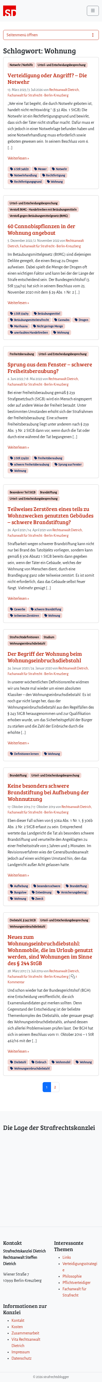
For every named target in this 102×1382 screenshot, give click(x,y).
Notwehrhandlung (25, 175)
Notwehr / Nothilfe (21, 64)
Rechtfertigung (55, 175)
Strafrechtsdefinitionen (24, 637)
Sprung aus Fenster (70, 464)
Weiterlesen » (18, 158)
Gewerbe (19, 609)
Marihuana (21, 326)
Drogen (83, 319)
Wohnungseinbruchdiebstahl (27, 643)
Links (67, 1257)
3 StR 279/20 (21, 458)
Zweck (39, 898)
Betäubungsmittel (48, 313)
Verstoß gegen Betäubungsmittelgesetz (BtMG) (39, 215)
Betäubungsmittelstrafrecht (31, 319)
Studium (49, 637)
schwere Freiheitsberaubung (31, 464)
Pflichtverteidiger (76, 1283)
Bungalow (20, 892)
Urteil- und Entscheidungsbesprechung (62, 64)
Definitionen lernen (26, 753)
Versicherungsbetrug (73, 892)
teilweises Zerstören (26, 615)
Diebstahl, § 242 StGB (23, 920)
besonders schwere (48, 886)
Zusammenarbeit (25, 1333)
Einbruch (40, 1062)
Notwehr (61, 169)
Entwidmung (43, 892)
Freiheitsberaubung (22, 354)
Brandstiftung (48, 492)
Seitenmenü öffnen (22, 35)
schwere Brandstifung (47, 609)
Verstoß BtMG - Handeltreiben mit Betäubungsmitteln (43, 209)
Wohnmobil (62, 1062)
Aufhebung (21, 886)
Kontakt (18, 1320)
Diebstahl (20, 1062)
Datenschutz (22, 1358)
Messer (42, 169)
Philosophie (72, 1276)
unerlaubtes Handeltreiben (31, 332)
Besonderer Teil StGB (22, 492)
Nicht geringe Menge (49, 326)
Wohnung (56, 181)
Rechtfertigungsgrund (28, 181)
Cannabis (63, 319)
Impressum (21, 1352)
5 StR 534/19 (21, 313)
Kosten (17, 1327)
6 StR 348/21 (21, 169)
